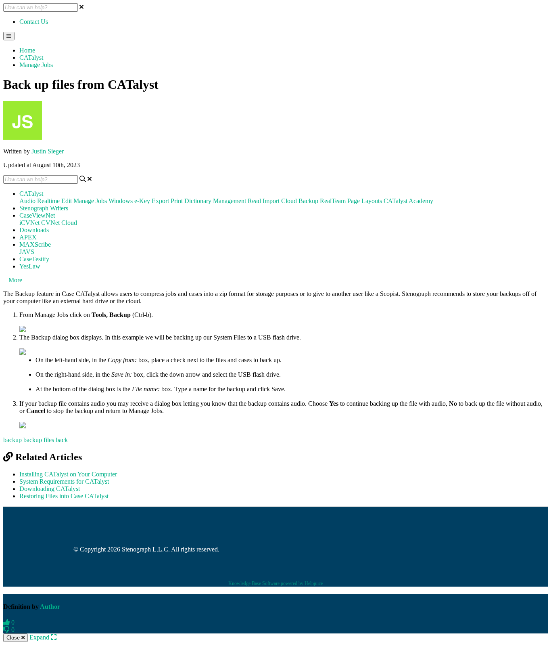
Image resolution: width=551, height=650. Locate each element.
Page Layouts (364, 200)
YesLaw (29, 266)
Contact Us (33, 21)
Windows (121, 200)
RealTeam (333, 200)
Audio (27, 200)
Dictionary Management (215, 200)
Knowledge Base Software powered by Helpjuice (275, 583)
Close (13, 638)
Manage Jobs (36, 64)
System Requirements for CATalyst (64, 481)
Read (254, 200)
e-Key (142, 200)
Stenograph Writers (43, 208)
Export (160, 200)
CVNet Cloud (59, 222)
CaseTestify (34, 259)
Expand (40, 637)
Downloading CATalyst (49, 488)
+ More (12, 280)
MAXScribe (35, 244)
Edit (66, 200)
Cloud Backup (299, 200)
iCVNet (29, 222)
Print (177, 200)
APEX (28, 237)
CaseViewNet (37, 215)
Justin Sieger (47, 151)
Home (27, 50)
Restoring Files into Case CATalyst (64, 496)
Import (271, 200)
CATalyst (31, 57)
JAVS (26, 251)
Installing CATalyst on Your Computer (68, 474)
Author (50, 606)
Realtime (48, 200)
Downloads (34, 229)
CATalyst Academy (408, 200)
